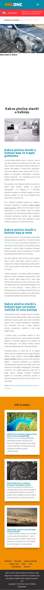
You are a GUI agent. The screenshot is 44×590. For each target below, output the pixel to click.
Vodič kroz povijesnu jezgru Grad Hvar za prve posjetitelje (22, 435)
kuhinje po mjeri (10, 243)
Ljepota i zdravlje (30, 561)
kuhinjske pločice (27, 385)
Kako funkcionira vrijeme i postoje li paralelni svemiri (19, 484)
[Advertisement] (22, 79)
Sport (24, 564)
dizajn (12, 385)
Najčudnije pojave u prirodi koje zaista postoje (21, 530)
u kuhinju (7, 388)
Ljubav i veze (14, 564)
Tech (30, 564)
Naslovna (8, 561)
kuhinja (17, 385)
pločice (36, 385)
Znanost (27, 567)
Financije (17, 561)
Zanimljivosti (16, 567)
